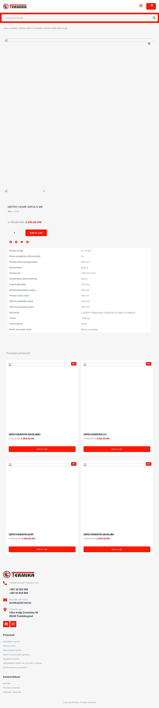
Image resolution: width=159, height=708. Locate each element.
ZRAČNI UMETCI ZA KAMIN (30, 28)
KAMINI (13, 28)
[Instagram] (13, 624)
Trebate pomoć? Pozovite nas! (24, 582)
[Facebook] (6, 624)
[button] (141, 5)
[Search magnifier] (154, 18)
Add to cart (36, 232)
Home (6, 28)
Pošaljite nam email (18, 599)
